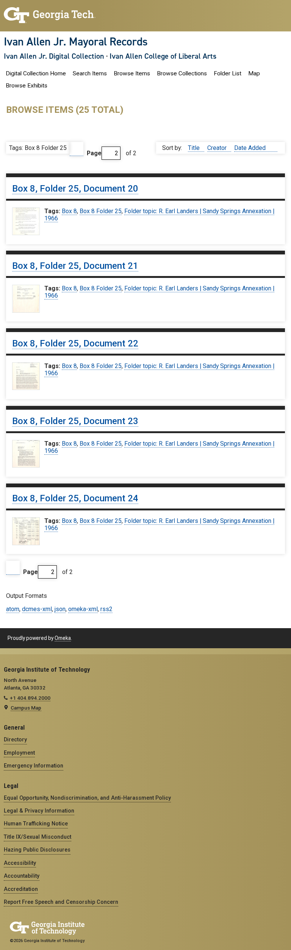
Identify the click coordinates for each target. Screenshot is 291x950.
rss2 (106, 609)
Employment (19, 753)
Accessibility (20, 863)
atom (12, 609)
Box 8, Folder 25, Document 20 (75, 188)
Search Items (90, 73)
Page (94, 153)
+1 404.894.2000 (30, 698)
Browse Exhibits (26, 85)
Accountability (21, 876)
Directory (15, 739)
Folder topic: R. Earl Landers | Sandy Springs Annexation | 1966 (159, 214)
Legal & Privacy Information (39, 811)
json (60, 609)
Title (194, 147)
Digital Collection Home (36, 73)
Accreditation (21, 889)
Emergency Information (33, 766)
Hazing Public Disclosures (37, 850)
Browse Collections (182, 73)
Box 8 (69, 211)
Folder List (227, 73)
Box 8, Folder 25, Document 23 (75, 421)
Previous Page (76, 149)
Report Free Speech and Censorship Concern (61, 902)
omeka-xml (83, 609)
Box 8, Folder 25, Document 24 (75, 498)
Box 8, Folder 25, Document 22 (75, 343)
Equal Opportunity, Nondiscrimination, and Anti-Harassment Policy (87, 798)
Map (254, 73)
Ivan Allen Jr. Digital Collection (54, 56)
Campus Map (26, 708)
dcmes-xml (37, 609)
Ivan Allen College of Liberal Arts (163, 56)
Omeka (63, 638)
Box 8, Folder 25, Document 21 (75, 266)
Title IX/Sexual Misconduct (37, 837)
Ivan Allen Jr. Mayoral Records (76, 41)
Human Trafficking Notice (36, 824)
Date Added (250, 147)
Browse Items (132, 73)
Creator (217, 147)
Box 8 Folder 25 (101, 211)
